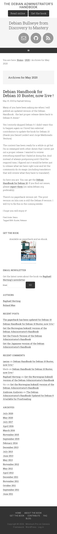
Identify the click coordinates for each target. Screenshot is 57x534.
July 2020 (8, 413)
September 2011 (11, 489)
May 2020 (8, 417)
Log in (41, 527)
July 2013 (8, 451)
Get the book (39, 13)
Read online (18, 13)
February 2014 (10, 443)
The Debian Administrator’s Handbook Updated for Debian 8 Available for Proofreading (28, 395)
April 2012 (8, 472)
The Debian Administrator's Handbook (28, 5)
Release (23, 220)
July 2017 (8, 422)
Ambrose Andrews (13, 392)
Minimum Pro (32, 524)
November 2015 (11, 434)
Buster (16, 220)
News (15, 217)
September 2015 (11, 438)
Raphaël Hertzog (12, 301)
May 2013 (8, 460)
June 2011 (8, 494)
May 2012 (8, 468)
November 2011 (11, 481)
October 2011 (9, 485)
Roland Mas (9, 305)
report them (16, 186)
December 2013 (10, 447)
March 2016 (9, 430)
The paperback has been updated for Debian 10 (27, 319)
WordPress (31, 527)
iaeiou (6, 361)
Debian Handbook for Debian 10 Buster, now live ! (28, 93)
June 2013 (8, 455)
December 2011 (10, 477)
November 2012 (11, 464)
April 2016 (8, 426)
